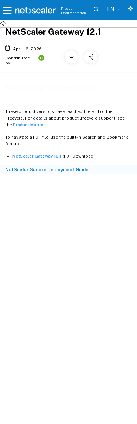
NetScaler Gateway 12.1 (36, 156)
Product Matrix (28, 124)
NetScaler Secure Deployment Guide (47, 169)
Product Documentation (73, 10)
